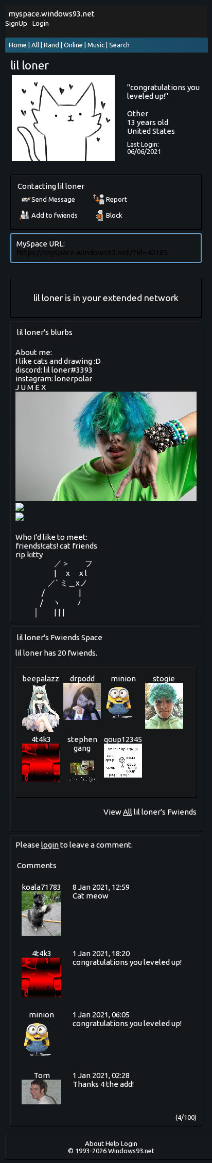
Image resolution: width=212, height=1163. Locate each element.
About (94, 1143)
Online (73, 44)
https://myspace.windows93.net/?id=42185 (92, 252)
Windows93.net (131, 1150)
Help (112, 1143)
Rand (51, 44)
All (36, 44)
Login (40, 23)
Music (95, 44)
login (50, 844)
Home (18, 44)
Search (119, 44)
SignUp (16, 23)
